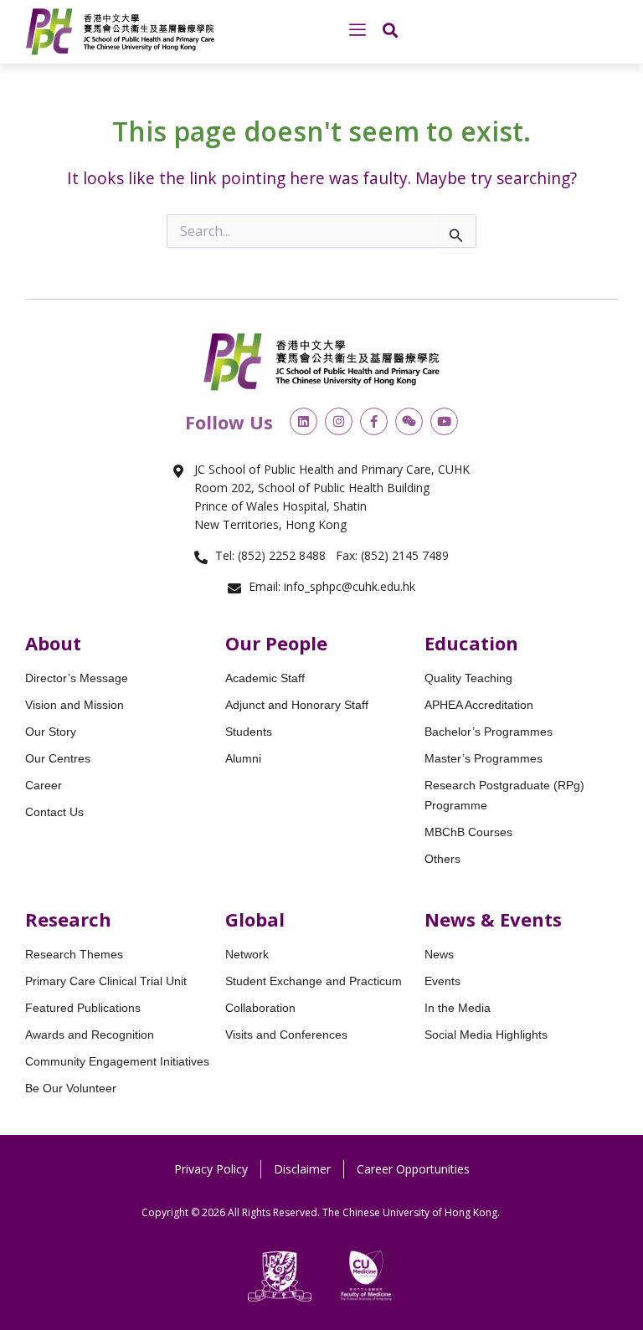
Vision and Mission (74, 704)
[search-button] (390, 30)
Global (255, 919)
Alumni (243, 758)
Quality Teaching (468, 678)
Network (247, 954)
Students (248, 731)
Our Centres (57, 758)
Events (442, 981)
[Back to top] (601, 1115)
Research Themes (74, 954)
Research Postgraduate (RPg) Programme (504, 795)
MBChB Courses (468, 832)
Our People (276, 642)
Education (471, 642)
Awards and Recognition (89, 1034)
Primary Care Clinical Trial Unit (106, 981)
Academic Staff (265, 678)
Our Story (50, 731)
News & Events (493, 919)
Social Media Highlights (486, 1034)
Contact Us (54, 812)
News (439, 954)
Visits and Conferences (286, 1034)
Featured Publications (83, 1007)
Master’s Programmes (483, 758)
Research (68, 919)
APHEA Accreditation (478, 704)
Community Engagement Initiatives (117, 1061)
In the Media (457, 1007)
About (53, 642)
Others (442, 858)
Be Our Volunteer (70, 1088)
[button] (357, 30)
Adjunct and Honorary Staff (296, 704)
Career (43, 785)
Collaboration (260, 1007)
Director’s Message (76, 678)
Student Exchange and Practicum (313, 981)
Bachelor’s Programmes (488, 731)
